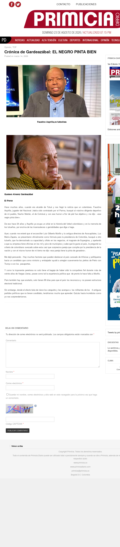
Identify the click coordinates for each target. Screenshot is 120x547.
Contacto (63, 4)
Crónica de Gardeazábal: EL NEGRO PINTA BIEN (50, 52)
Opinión (105, 40)
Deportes (75, 40)
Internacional (91, 40)
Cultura (63, 40)
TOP (14, 47)
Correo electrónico (14, 383)
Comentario (11, 340)
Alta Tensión (49, 40)
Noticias (20, 40)
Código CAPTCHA (14, 423)
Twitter (18, 4)
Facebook (12, 4)
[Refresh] (35, 405)
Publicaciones (86, 4)
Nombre (10, 371)
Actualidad (33, 40)
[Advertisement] (59, 315)
